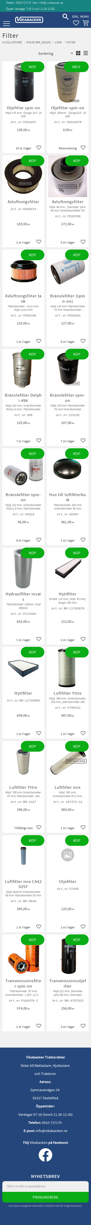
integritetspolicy (73, 1206)
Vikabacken (39, 1142)
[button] (6, 24)
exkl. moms (80, 16)
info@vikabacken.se (51, 3)
